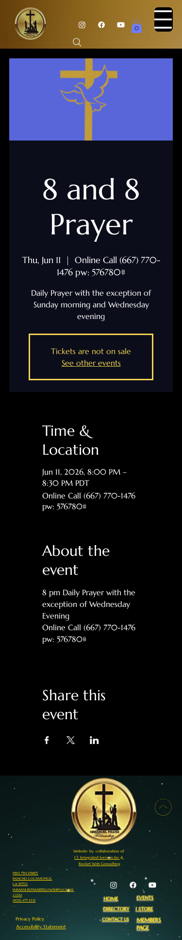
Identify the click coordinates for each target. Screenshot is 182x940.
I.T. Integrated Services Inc (96, 857)
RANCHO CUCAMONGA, (32, 878)
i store (144, 908)
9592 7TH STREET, (25, 873)
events (145, 897)
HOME (111, 898)
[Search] (77, 42)
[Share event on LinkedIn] (94, 740)
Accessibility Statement (41, 926)
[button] (136, 26)
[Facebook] (101, 24)
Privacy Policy (30, 919)
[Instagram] (82, 24)
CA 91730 (20, 884)
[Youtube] (120, 24)
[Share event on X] (70, 740)
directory (116, 908)
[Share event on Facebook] (46, 740)
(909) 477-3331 (24, 900)
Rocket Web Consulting (99, 863)
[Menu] (163, 19)
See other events (91, 363)
